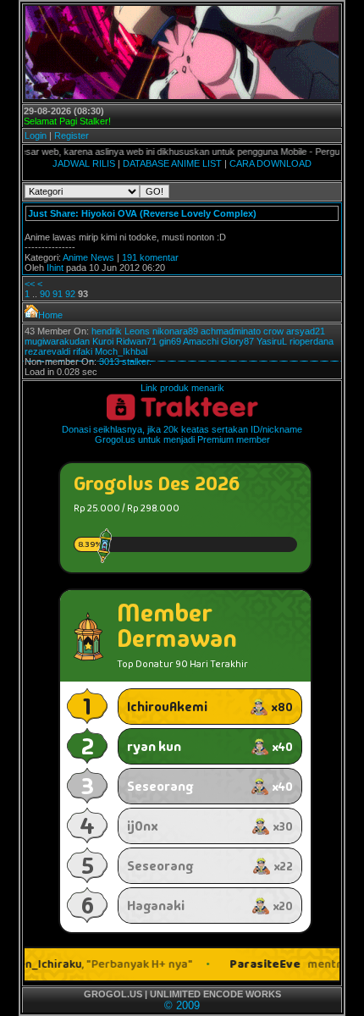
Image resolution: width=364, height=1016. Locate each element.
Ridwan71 (136, 341)
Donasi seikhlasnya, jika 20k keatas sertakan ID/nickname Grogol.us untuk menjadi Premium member (182, 434)
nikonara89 (175, 331)
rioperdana (312, 341)
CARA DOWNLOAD (270, 163)
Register (71, 135)
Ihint (55, 267)
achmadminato (231, 331)
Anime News (88, 257)
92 (70, 294)
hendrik (106, 331)
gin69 (170, 341)
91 (57, 294)
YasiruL (271, 341)
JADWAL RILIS (83, 163)
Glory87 (237, 341)
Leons (137, 331)
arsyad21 (305, 331)
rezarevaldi (47, 351)
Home (50, 315)
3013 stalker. (125, 361)
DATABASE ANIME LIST (172, 163)
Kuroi (102, 341)
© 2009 (182, 1005)
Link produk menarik (182, 388)
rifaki (82, 351)
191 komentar (150, 257)
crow (273, 331)
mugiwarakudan (57, 341)
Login (36, 135)
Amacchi (200, 341)
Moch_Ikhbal (121, 351)
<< (30, 284)
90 (45, 294)
